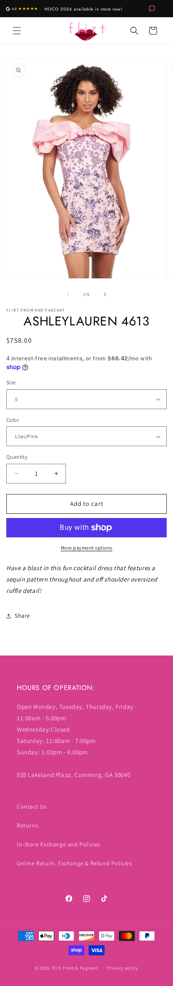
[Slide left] (68, 294)
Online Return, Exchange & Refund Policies (74, 863)
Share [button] (22, 615)
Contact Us (32, 806)
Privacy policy (122, 968)
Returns (27, 825)
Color (12, 419)
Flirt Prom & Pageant (75, 968)
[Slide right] (105, 294)
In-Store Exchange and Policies (58, 844)
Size (11, 382)
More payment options (87, 548)
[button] (17, 30)
